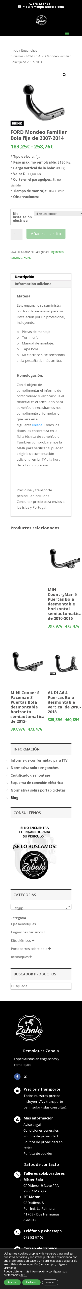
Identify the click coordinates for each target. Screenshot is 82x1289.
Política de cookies (38, 1153)
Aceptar (12, 1282)
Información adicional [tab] (34, 284)
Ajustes (50, 1282)
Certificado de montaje (30, 775)
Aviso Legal (32, 1124)
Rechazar (31, 1282)
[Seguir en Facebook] (17, 1076)
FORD (30, 56)
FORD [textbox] (39, 908)
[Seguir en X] (25, 1076)
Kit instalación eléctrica (22, 217)
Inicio (14, 50)
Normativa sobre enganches (35, 767)
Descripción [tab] (24, 277)
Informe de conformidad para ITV (39, 760)
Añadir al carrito (46, 233)
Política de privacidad (40, 1136)
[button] (64, 74)
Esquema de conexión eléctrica (37, 782)
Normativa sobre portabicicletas (38, 790)
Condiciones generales (41, 1130)
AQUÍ (23, 1275)
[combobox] (41, 906)
